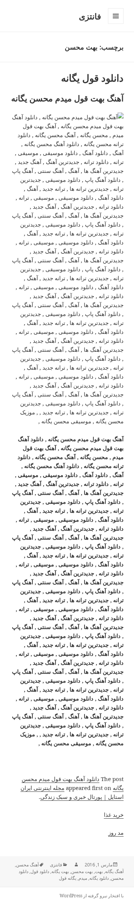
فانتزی (90, 16)
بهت (99, 871)
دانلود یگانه (99, 878)
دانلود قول (40, 871)
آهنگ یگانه (114, 871)
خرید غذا (114, 814)
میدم (83, 878)
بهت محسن (82, 871)
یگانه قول (67, 878)
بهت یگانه (60, 871)
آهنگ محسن (27, 865)
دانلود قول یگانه (92, 78)
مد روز (116, 832)
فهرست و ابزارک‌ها (115, 23)
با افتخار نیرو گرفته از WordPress (92, 895)
